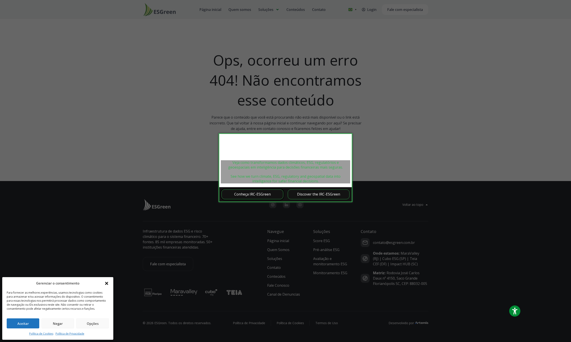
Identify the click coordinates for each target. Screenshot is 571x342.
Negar (58, 323)
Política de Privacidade (70, 334)
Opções (93, 323)
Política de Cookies (41, 334)
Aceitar (23, 323)
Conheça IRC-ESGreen (252, 194)
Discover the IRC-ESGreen (318, 194)
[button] (106, 283)
